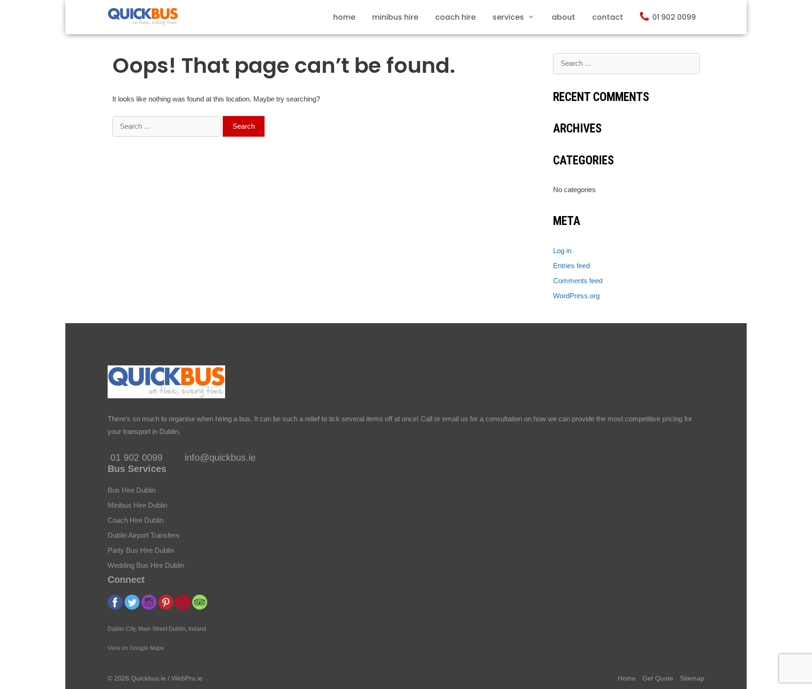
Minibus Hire (395, 17)
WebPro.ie (187, 678)
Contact (607, 17)
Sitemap (692, 678)
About (563, 17)
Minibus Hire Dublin (137, 505)
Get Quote (657, 678)
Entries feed (571, 266)
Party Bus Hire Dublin (141, 550)
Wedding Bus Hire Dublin (146, 565)
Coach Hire (455, 17)
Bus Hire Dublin (132, 490)
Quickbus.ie (148, 678)
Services (508, 17)
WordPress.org (576, 296)
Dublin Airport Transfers (144, 535)
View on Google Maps (136, 648)
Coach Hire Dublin (136, 520)
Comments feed (577, 281)
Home (344, 17)
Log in (562, 251)
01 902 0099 (674, 17)
